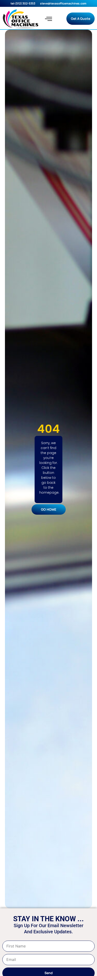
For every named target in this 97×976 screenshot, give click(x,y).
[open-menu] (48, 18)
